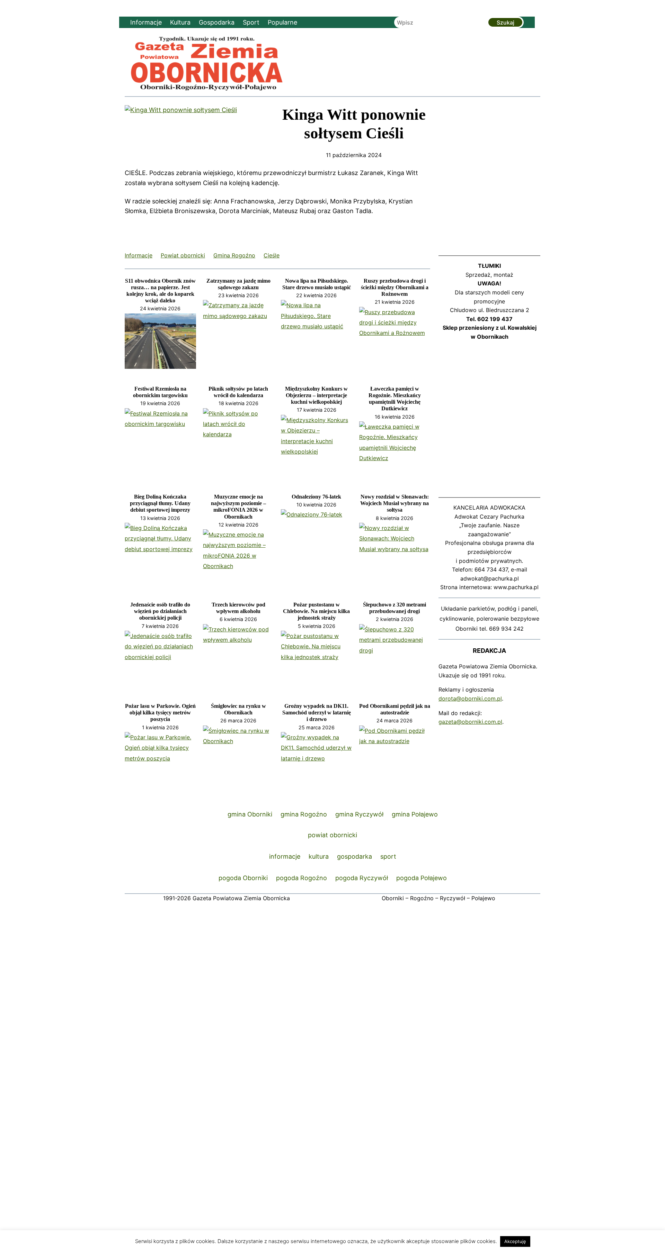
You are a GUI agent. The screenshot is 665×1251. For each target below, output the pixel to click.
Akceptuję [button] (515, 1241)
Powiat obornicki (183, 255)
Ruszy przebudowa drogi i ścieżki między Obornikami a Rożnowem (394, 287)
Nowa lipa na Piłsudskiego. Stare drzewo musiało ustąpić (316, 284)
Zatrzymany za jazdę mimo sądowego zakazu (238, 284)
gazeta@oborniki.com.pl (470, 721)
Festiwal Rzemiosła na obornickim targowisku (160, 392)
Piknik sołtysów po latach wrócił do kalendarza (238, 392)
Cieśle (272, 255)
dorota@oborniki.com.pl (470, 698)
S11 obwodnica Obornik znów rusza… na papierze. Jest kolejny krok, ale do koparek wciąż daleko (160, 291)
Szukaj (505, 22)
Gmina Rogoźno (234, 255)
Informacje (138, 255)
